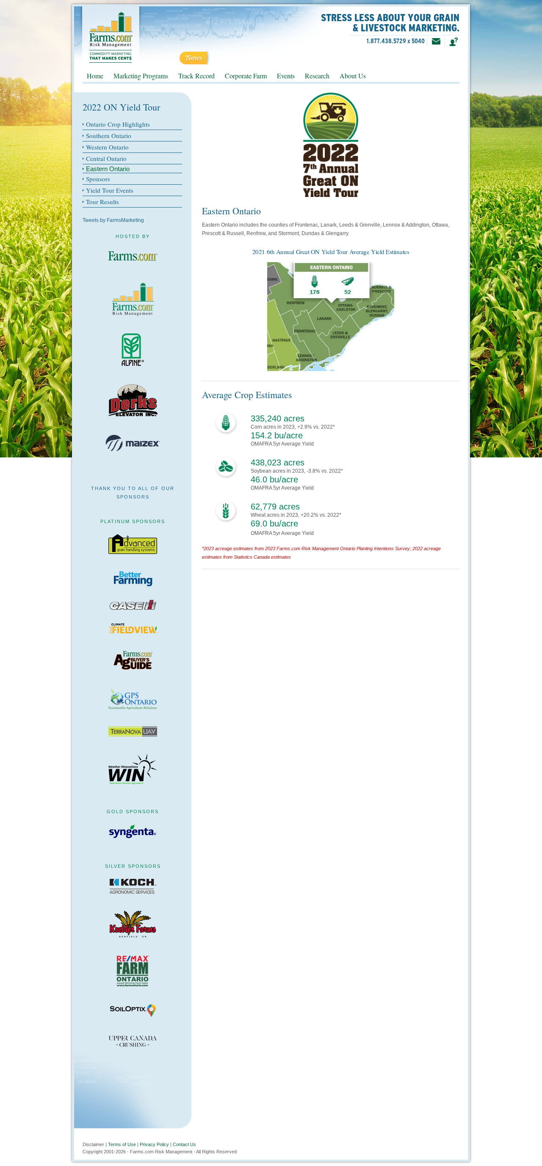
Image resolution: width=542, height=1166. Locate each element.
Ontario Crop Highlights (118, 124)
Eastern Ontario (108, 168)
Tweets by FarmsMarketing (113, 220)
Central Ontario (106, 158)
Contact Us (184, 1144)
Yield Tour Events (109, 190)
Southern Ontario (108, 135)
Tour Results (102, 201)
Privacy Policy (154, 1144)
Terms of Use (122, 1144)
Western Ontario (107, 147)
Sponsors (98, 178)
